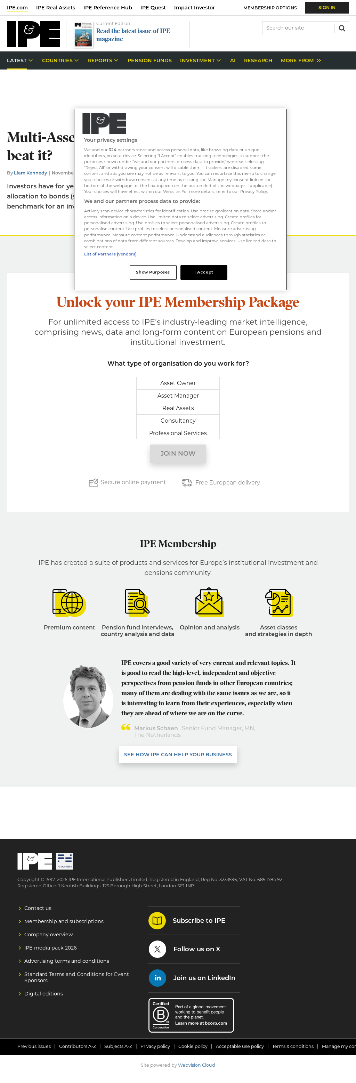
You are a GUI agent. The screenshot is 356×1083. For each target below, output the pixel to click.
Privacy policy (155, 1046)
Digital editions (43, 994)
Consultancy (178, 420)
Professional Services (178, 433)
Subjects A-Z (118, 1046)
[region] (180, 199)
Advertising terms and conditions (66, 961)
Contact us (37, 908)
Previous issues (34, 1046)
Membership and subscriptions (64, 921)
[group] (299, 60)
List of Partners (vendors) (110, 254)
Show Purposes (153, 272)
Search (341, 27)
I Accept (203, 272)
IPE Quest (153, 8)
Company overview (48, 934)
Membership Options (270, 7)
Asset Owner (178, 383)
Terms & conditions (293, 1046)
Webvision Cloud (196, 1065)
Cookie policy (193, 1046)
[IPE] (33, 45)
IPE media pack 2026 (50, 948)
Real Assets (178, 408)
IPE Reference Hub (107, 8)
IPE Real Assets (55, 8)
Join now (178, 453)
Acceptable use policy (240, 1046)
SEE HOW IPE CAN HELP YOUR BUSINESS (178, 754)
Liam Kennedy (30, 173)
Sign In (326, 7)
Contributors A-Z (77, 1046)
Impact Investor (194, 8)
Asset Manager (178, 395)
